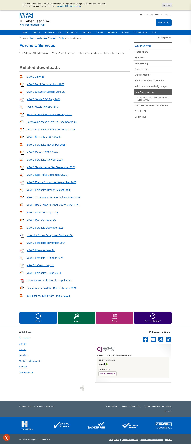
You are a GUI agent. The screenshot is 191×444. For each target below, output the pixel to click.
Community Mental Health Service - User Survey (153, 98)
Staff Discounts (143, 75)
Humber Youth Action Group (149, 80)
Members (140, 57)
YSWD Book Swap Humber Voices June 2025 (53, 205)
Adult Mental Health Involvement (152, 105)
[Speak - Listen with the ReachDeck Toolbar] (6, 437)
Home (24, 32)
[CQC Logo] (106, 351)
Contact (168, 14)
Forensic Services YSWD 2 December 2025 (52, 122)
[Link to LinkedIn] (168, 339)
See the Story (142, 111)
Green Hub (140, 117)
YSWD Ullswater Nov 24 (41, 250)
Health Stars (141, 52)
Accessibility (25, 338)
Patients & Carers (53, 32)
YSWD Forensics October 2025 (45, 159)
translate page (163, 38)
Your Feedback (26, 372)
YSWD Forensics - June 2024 (44, 273)
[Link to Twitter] (160, 339)
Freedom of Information (131, 406)
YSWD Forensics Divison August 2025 (49, 189)
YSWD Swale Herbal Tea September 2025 (51, 167)
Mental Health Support (29, 361)
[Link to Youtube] (153, 339)
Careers (99, 32)
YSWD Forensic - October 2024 (45, 257)
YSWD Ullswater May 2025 (42, 212)
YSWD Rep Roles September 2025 (47, 174)
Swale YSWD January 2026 (42, 106)
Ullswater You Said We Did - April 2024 (49, 280)
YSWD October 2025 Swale (43, 152)
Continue (167, 5)
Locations (86, 32)
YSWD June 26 (35, 76)
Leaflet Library (140, 32)
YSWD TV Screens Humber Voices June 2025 (53, 197)
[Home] (34, 19)
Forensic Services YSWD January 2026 (49, 114)
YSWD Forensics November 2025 (46, 144)
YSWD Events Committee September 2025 (51, 182)
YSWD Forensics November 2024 (46, 242)
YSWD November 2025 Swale (44, 137)
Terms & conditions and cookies (158, 406)
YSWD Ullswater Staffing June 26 (46, 91)
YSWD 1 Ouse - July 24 (40, 265)
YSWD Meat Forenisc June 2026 (45, 84)
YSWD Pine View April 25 (41, 220)
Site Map (167, 411)
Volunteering (141, 63)
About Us (159, 14)
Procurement (141, 69)
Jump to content (146, 14)
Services (36, 32)
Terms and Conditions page (68, 6)
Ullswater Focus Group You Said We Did (50, 235)
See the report (106, 374)
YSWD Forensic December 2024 (45, 227)
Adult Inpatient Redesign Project (151, 86)
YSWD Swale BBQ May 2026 (43, 99)
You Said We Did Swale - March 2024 (48, 295)
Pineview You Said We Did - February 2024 (51, 288)
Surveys (125, 32)
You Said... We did (56, 38)
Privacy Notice (111, 406)
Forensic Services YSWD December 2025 (51, 129)
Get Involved (71, 32)
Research (112, 32)
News (154, 32)
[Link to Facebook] (145, 339)
